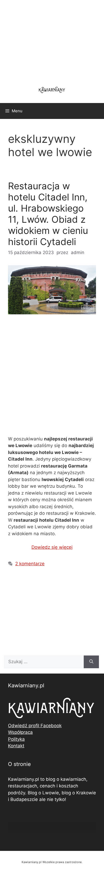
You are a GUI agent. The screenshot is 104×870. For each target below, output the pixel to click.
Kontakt (16, 745)
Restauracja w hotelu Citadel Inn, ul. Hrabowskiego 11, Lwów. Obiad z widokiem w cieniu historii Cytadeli (48, 213)
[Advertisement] (52, 379)
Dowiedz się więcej (52, 547)
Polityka (16, 739)
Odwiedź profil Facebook (35, 725)
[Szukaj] (91, 661)
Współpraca (20, 732)
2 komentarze (30, 563)
